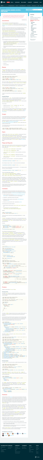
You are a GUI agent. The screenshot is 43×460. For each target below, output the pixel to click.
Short (15, 194)
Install (12, 2)
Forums (16, 449)
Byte (13, 194)
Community (30, 2)
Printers (32, 30)
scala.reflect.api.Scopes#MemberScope (8, 122)
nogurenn (15, 433)
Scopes (32, 25)
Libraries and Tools (17, 451)
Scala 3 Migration (22, 5)
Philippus (5, 433)
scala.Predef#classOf (20, 199)
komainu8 (20, 433)
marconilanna (6, 435)
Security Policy (31, 451)
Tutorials (28, 5)
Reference (34, 5)
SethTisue (10, 433)
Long (18, 194)
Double (22, 194)
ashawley (25, 433)
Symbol (23, 118)
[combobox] (37, 9)
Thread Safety (32, 35)
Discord (37, 451)
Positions (32, 33)
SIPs (41, 5)
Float (20, 194)
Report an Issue (24, 448)
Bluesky (37, 449)
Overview (31, 16)
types (8, 200)
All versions (9, 448)
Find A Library (23, 2)
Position (11, 396)
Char (24, 194)
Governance (35, 2)
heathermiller (12, 435)
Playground (17, 2)
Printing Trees (34, 31)
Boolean (4, 195)
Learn (8, 2)
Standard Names (34, 24)
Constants (32, 29)
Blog (41, 2)
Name (14, 69)
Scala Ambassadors (17, 448)
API (38, 5)
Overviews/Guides (3, 449)
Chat (15, 450)
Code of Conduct (31, 449)
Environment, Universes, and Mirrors (35, 17)
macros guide (23, 139)
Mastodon (37, 448)
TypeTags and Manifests (33, 34)
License (30, 450)
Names (32, 23)
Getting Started (11, 5)
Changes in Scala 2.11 (33, 36)
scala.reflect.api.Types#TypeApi (13, 121)
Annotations (33, 22)
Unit (7, 195)
